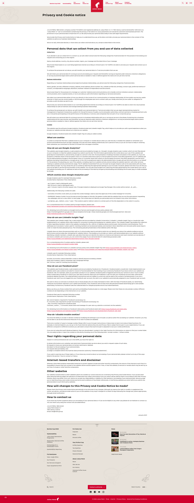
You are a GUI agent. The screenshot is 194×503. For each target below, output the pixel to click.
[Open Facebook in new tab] (95, 492)
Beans (74, 434)
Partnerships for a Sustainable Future (52, 445)
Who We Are (76, 464)
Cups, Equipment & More (54, 465)
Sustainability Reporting (54, 449)
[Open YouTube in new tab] (99, 492)
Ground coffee (77, 437)
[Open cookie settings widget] (5, 497)
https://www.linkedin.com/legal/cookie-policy (62, 249)
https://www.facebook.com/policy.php (114, 309)
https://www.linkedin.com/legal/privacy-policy (120, 248)
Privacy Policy (121, 499)
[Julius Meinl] (3, 3)
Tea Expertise (77, 448)
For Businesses (77, 3)
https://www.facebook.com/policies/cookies (61, 311)
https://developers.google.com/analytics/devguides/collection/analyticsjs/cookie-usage (76, 206)
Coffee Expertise (78, 445)
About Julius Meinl (118, 3)
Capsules (75, 432)
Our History (76, 467)
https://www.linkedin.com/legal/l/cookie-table (62, 244)
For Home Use (86, 3)
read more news (116, 454)
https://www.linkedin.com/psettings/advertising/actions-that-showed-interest (73, 238)
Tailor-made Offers (52, 457)
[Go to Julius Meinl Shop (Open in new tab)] (186, 3)
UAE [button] (190, 3)
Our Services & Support (54, 463)
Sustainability (67, 3)
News (74, 461)
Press (107, 499)
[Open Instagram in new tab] (103, 492)
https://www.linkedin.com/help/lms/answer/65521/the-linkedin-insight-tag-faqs (107, 249)
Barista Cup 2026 (55, 3)
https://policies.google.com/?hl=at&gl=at (60, 214)
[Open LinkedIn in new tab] (91, 492)
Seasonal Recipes (78, 454)
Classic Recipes (77, 451)
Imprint (112, 499)
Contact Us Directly (128, 3)
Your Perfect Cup (109, 3)
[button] (182, 3)
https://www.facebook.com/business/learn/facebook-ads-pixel (100, 311)
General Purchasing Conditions (137, 499)
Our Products (51, 460)
